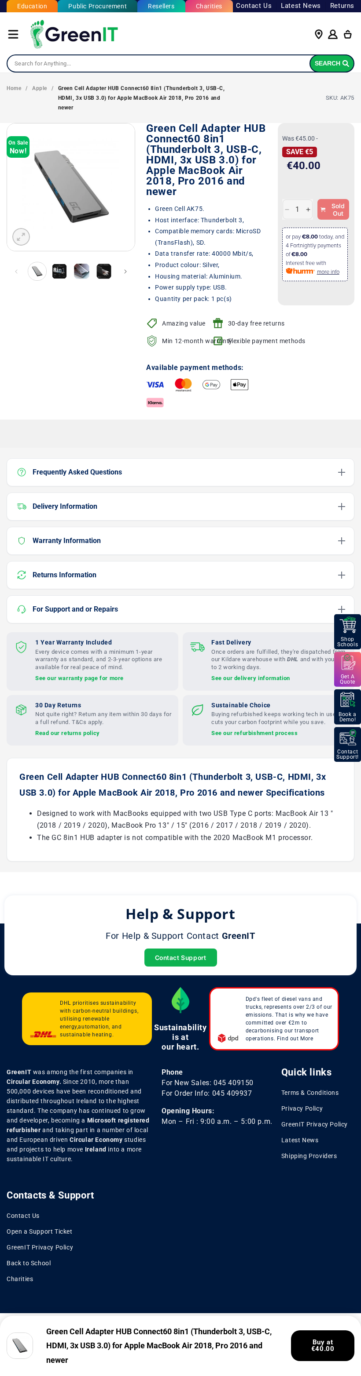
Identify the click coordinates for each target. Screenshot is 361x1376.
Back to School (29, 1263)
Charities (209, 6)
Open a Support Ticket (40, 1231)
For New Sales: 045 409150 (208, 1083)
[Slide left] (16, 271)
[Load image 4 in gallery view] (104, 271)
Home (14, 88)
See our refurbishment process (254, 733)
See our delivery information (250, 678)
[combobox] (180, 64)
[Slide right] (125, 271)
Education (32, 6)
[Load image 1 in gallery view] (37, 271)
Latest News (301, 6)
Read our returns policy (67, 733)
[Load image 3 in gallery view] (82, 271)
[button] (13, 34)
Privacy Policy (302, 1108)
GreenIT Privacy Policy (314, 1124)
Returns (342, 6)
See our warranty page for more (79, 678)
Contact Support (180, 957)
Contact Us (254, 6)
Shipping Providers (309, 1155)
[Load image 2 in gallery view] (60, 271)
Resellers (161, 6)
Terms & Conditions (310, 1092)
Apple (39, 88)
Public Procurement (97, 6)
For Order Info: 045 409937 (207, 1093)
